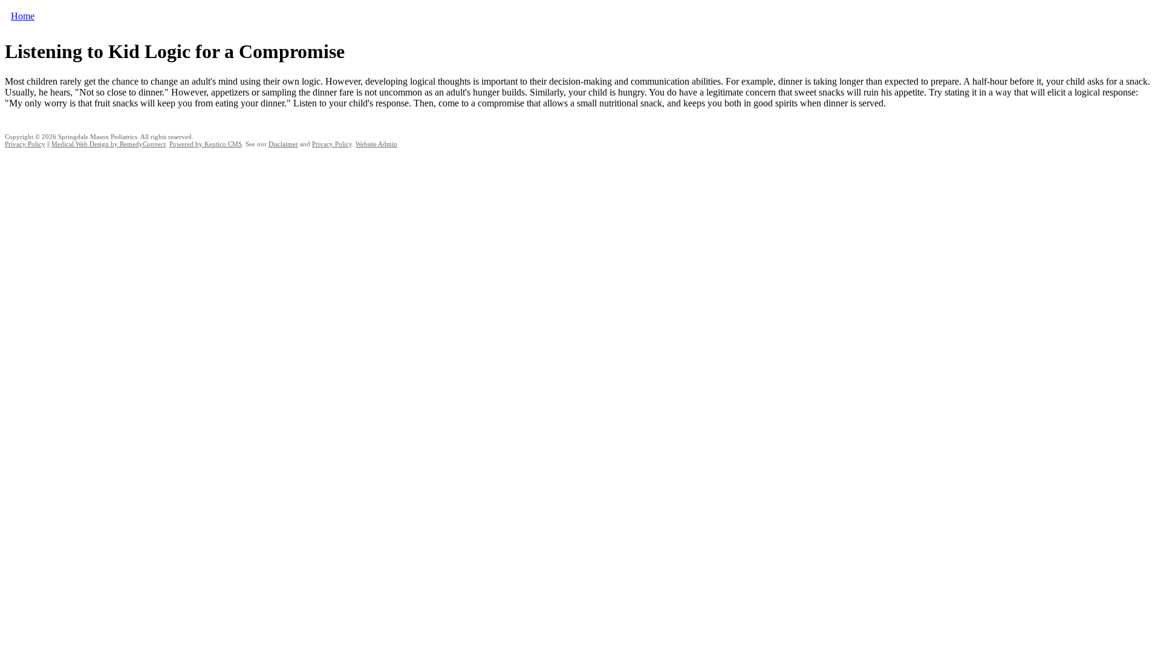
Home (22, 16)
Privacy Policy (25, 144)
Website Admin (376, 144)
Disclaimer (283, 144)
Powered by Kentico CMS (205, 144)
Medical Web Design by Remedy (108, 144)
